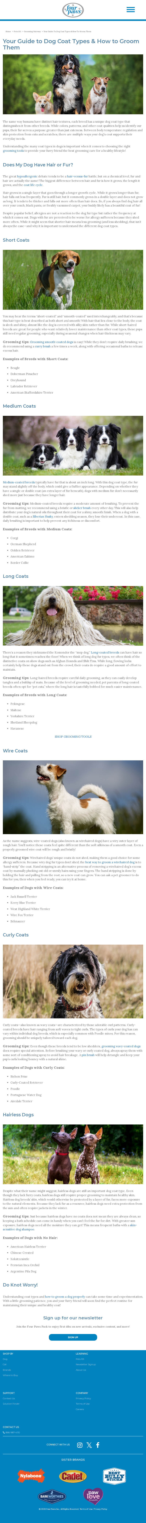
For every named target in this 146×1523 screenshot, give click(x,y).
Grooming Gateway (32, 31)
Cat (5, 1364)
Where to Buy (10, 1375)
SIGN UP (73, 1337)
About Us (81, 1369)
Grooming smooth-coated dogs (51, 342)
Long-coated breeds (105, 652)
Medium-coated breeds (19, 482)
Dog (5, 1359)
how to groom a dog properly (65, 1296)
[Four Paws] (73, 11)
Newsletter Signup (86, 1364)
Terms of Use (83, 1403)
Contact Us (9, 1398)
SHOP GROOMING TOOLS (73, 736)
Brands (7, 1369)
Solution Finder (11, 1403)
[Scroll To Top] (136, 1514)
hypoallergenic (27, 176)
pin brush (88, 1055)
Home (8, 31)
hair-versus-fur (77, 176)
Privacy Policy (83, 1398)
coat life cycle (33, 185)
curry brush (43, 346)
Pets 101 (17, 31)
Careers (80, 1409)
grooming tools (13, 150)
